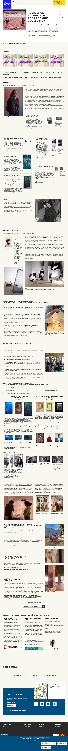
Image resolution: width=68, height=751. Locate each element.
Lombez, (6, 578)
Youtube (48, 704)
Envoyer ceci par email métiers (62, 14)
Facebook (36, 704)
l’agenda (33, 675)
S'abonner (10, 705)
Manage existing (20, 705)
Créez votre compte (59, 3)
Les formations (50, 675)
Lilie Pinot (8, 82)
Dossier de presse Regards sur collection (32, 606)
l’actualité (16, 675)
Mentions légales (58, 726)
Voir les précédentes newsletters (16, 710)
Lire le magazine (54, 691)
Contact (5, 726)
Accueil (4, 43)
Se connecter (58, 2)
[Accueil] (7, 4)
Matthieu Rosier (10, 230)
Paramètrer (60, 743)
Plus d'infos (34, 740)
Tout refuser (45, 747)
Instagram (55, 704)
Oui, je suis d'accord (47, 743)
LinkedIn (42, 704)
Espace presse (57, 729)
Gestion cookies (4, 734)
